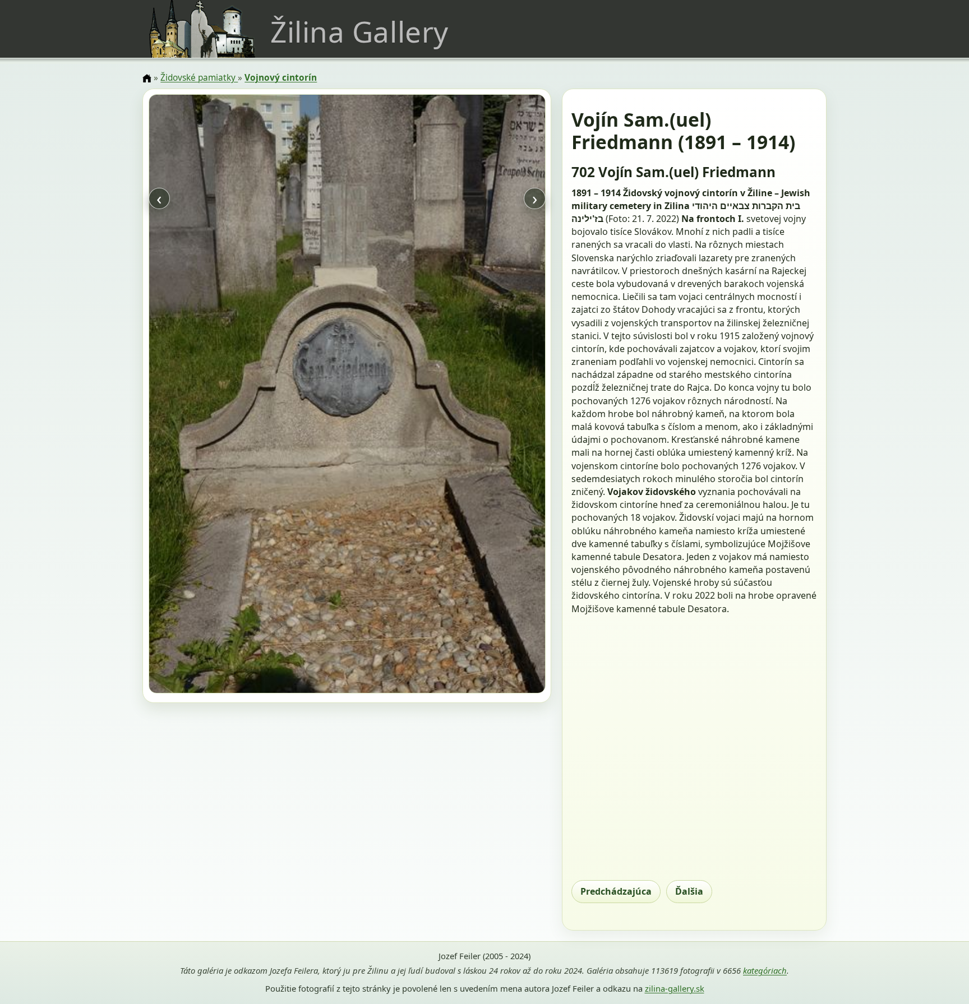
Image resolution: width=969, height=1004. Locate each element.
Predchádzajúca (616, 891)
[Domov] (146, 78)
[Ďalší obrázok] (485, 395)
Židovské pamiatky (199, 78)
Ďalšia (689, 891)
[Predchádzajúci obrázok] (208, 395)
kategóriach (765, 970)
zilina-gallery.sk (674, 988)
